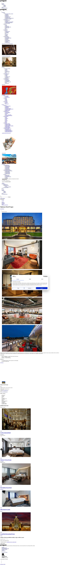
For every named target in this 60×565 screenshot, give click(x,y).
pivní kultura (6, 32)
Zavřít (4, 564)
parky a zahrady (7, 40)
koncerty (6, 69)
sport (5, 72)
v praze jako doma (7, 76)
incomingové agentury (8, 186)
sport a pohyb (7, 38)
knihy (6, 117)
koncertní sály (7, 26)
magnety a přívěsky (7, 112)
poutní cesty (6, 77)
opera (6, 82)
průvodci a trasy (6, 19)
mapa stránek (3, 550)
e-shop (3, 104)
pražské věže (7, 15)
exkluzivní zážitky (7, 23)
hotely (6, 98)
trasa (1, 386)
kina (5, 28)
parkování (6, 178)
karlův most (6, 14)
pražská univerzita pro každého (9, 125)
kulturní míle (6, 74)
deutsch (5, 6)
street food (6, 34)
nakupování (6, 41)
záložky (6, 122)
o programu (6, 96)
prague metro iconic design (8, 115)
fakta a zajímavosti (7, 166)
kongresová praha (6, 187)
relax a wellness (7, 37)
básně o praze (7, 83)
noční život (6, 39)
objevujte (3, 12)
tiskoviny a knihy (6, 116)
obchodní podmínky (4, 549)
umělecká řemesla (7, 42)
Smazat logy (2, 564)
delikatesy (6, 35)
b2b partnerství (5, 184)
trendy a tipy (5, 73)
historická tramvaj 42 (8, 16)
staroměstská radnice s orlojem (9, 13)
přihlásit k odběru (3, 543)
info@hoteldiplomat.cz (5, 390)
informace (3, 164)
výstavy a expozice (7, 68)
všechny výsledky (2, 198)
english (4, 5)
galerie (6, 24)
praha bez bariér (7, 168)
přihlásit (3, 3)
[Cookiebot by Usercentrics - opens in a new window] (43, 276)
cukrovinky (6, 113)
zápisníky (6, 120)
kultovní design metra (8, 81)
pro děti (6, 75)
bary (5, 33)
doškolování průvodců (8, 129)
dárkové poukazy (7, 110)
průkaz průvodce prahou (8, 131)
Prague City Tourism (4, 552)
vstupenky (5, 105)
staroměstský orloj (7, 17)
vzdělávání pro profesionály (8, 22)
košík (2, 7)
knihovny (6, 29)
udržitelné (6, 102)
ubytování (3, 202)
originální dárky (6, 111)
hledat (3, 188)
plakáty (6, 119)
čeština (3, 4)
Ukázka (3, 200)
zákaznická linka (7, 171)
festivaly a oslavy (7, 71)
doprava (5, 174)
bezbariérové (7, 103)
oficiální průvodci (7, 173)
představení (6, 70)
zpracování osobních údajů (5, 548)
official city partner (6, 95)
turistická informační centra (8, 170)
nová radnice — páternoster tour (9, 18)
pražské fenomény (7, 80)
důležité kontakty (7, 165)
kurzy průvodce (7, 128)
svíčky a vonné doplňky (8, 114)
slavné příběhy (7, 79)
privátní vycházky (7, 20)
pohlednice (6, 118)
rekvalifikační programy (8, 130)
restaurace (6, 30)
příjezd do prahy (7, 175)
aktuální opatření (7, 167)
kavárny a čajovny (7, 31)
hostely (6, 99)
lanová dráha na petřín (8, 176)
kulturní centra (7, 27)
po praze (6, 177)
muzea (6, 25)
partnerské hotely (7, 97)
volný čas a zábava (6, 36)
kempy (6, 100)
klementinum (7, 107)
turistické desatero (7, 169)
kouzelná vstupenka (7, 109)
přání (6, 121)
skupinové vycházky (8, 124)
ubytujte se (3, 203)
